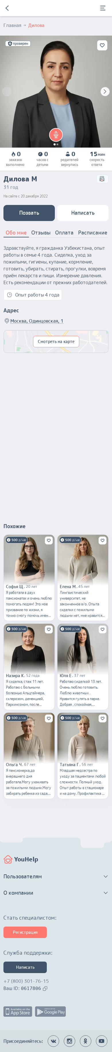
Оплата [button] (64, 232)
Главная (12, 25)
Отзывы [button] (41, 232)
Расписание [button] (92, 232)
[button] (56, 135)
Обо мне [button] (16, 232)
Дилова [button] (36, 25)
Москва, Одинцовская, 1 (36, 321)
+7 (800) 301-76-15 (26, 981)
